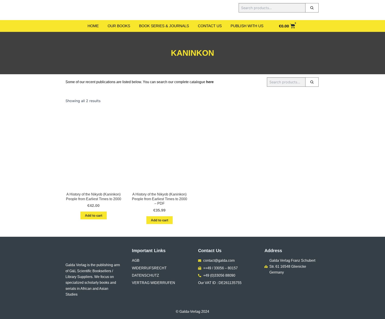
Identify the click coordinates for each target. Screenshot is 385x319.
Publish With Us (247, 26)
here (210, 82)
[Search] (312, 7)
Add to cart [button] (93, 215)
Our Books (119, 26)
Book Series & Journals (164, 26)
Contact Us (210, 26)
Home (93, 26)
